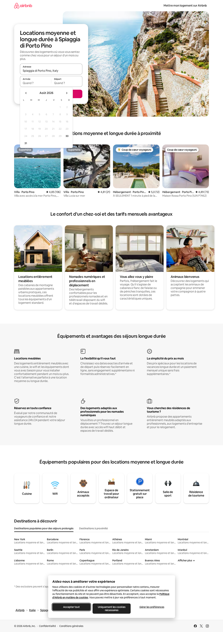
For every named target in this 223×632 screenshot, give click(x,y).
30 (67, 136)
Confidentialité (47, 626)
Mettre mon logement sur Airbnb (185, 5)
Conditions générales (71, 626)
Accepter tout (71, 607)
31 (26, 143)
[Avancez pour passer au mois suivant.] (67, 93)
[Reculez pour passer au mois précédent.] (26, 93)
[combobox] (51, 71)
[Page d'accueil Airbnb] (23, 5)
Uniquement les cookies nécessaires (111, 608)
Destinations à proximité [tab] (93, 528)
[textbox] (35, 83)
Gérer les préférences (151, 607)
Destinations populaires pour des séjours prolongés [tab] (44, 528)
